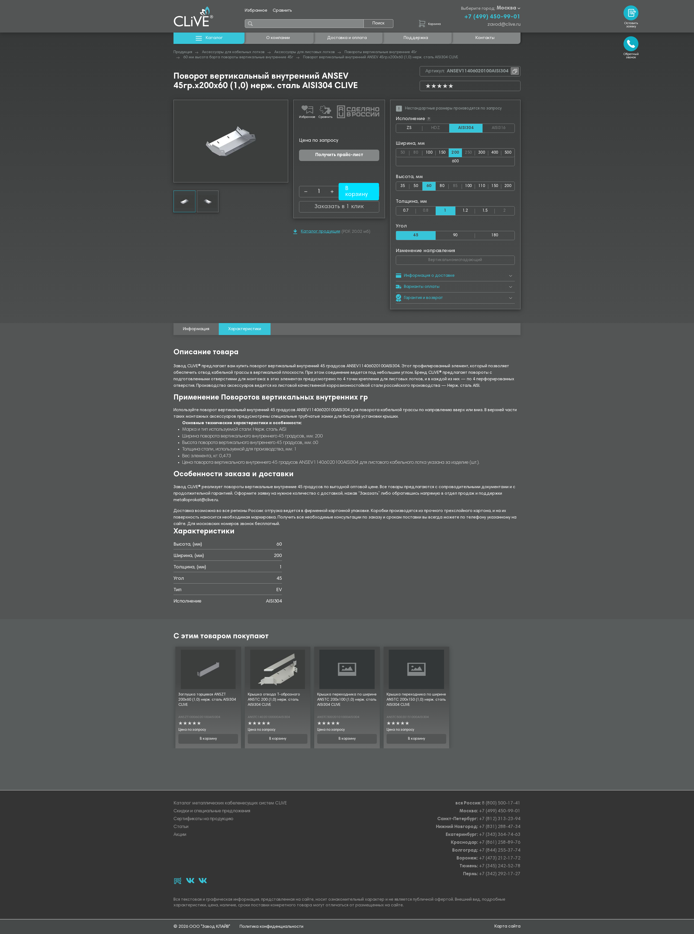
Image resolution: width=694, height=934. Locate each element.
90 (455, 235)
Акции (180, 835)
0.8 (429, 210)
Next (284, 141)
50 (404, 152)
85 (457, 185)
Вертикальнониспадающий (469, 259)
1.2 (465, 211)
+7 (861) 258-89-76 (499, 842)
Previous (178, 141)
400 (494, 153)
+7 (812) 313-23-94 (499, 819)
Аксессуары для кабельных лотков (233, 52)
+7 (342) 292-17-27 (499, 874)
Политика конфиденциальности (271, 927)
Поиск (378, 23)
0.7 (406, 211)
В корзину (208, 739)
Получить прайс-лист (339, 155)
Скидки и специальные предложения (212, 811)
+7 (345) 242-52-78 (499, 866)
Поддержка (416, 38)
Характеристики (244, 329)
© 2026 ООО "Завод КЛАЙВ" (202, 927)
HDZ (440, 128)
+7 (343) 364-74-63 (499, 835)
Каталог (214, 38)
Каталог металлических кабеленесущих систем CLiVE (230, 803)
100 (429, 153)
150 (442, 153)
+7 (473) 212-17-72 (499, 858)
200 (508, 186)
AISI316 (503, 128)
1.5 (485, 211)
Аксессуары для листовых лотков (304, 52)
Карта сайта (507, 926)
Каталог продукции (320, 231)
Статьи (181, 827)
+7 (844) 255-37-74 (499, 850)
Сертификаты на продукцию (203, 819)
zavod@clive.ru (503, 24)
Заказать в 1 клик (339, 207)
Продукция (183, 52)
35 (402, 186)
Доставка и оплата (347, 38)
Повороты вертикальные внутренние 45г (381, 52)
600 (455, 161)
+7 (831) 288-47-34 (499, 827)
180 (494, 235)
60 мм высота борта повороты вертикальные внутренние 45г (238, 57)
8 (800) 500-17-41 (501, 803)
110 (481, 186)
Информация (196, 329)
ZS (414, 129)
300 (481, 153)
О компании (278, 38)
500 (508, 153)
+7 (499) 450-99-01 (492, 17)
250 (470, 152)
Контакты (484, 38)
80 (417, 152)
